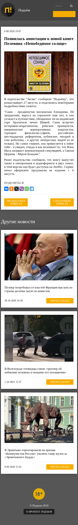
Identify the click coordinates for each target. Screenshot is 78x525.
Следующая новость (62, 202)
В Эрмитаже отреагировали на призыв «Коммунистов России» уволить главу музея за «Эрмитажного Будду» (36, 453)
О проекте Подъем (39, 511)
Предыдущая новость (16, 202)
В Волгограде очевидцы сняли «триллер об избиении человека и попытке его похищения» (35, 370)
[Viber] (21, 189)
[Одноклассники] (11, 189)
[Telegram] (32, 189)
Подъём (24, 10)
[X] (16, 189)
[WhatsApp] (26, 189)
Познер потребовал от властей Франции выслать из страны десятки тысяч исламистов (38, 289)
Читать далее (59, 300)
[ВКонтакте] (6, 189)
